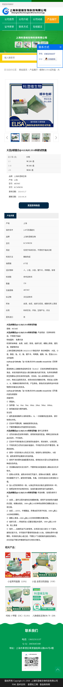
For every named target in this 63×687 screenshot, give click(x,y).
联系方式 (23, 26)
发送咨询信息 (34, 205)
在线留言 (37, 26)
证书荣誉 (9, 26)
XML (14, 684)
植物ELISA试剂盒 (48, 70)
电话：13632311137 (31, 639)
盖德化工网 (33, 684)
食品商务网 (45, 684)
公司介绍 (23, 19)
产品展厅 (52, 19)
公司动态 (37, 19)
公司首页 (9, 19)
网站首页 (23, 70)
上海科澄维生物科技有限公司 (44, 681)
